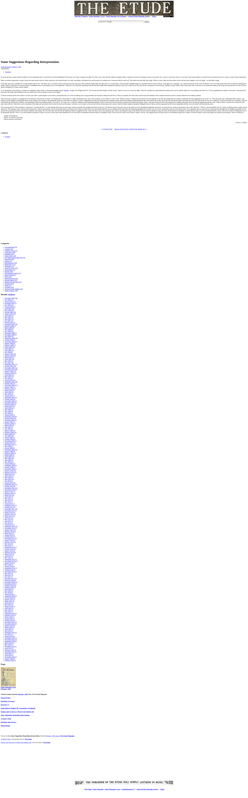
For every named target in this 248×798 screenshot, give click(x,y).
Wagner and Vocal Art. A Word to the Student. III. (16, 742)
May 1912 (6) (9, 519)
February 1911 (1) (10, 493)
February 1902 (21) (11, 373)
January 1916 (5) (10, 563)
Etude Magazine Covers (97, 16)
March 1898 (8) (9, 328)
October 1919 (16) (10, 585)
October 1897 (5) (10, 322)
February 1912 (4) (10, 514)
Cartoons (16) (9, 249)
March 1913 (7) (9, 533)
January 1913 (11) (10, 530)
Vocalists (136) (9, 287)
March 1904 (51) (10, 406)
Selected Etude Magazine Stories (139, 16)
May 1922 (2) (9, 610)
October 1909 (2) (10, 467)
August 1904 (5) (10, 415)
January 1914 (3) (10, 540)
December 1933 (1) (11, 652)
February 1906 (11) (10, 432)
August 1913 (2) (10, 535)
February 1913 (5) (10, 531)
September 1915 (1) (11, 559)
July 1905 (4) (9, 429)
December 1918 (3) (11, 584)
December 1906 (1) (11, 441)
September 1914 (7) (11, 547)
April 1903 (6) (9, 392)
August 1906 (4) (10, 437)
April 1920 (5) (9, 589)
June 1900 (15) (9, 350)
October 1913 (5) (10, 537)
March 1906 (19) (10, 434)
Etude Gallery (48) (10, 256)
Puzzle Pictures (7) (10, 275)
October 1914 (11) (10, 549)
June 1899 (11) (9, 336)
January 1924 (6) (10, 625)
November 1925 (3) (11, 639)
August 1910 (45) (10, 483)
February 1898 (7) (10, 326)
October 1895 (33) (10, 312)
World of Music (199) (11, 291)
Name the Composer (81, 16)
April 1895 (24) (9, 308)
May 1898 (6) (9, 329)
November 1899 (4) (11, 342)
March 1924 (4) (9, 627)
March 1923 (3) (9, 617)
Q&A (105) (8, 277)
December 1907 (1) (11, 444)
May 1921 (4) (9, 605)
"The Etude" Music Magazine (94, 789)
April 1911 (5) (9, 497)
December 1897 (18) (11, 324)
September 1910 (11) (11, 484)
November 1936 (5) (11, 657)
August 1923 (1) (10, 618)
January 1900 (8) (10, 343)
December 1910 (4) (11, 490)
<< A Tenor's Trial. (106, 129)
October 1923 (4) (10, 620)
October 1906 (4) (10, 439)
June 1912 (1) (9, 521)
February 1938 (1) (10, 660)
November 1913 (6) (11, 538)
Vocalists (7, 72)
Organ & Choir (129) (11, 268)
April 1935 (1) (9, 655)
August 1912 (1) (10, 524)
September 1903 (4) (11, 397)
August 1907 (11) (10, 443)
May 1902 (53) (9, 376)
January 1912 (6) (10, 512)
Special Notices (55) (11, 280)
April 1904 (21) (9, 408)
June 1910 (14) (9, 479)
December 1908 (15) (11, 450)
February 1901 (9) (10, 355)
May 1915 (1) (9, 558)
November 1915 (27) (11, 561)
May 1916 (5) (9, 564)
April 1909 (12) (9, 456)
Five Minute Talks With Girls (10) (15, 257)
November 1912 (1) (11, 528)
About (154, 16)
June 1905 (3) (9, 427)
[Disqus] (124, 167)
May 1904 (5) (9, 409)
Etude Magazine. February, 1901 (11, 67)
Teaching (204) (9, 284)
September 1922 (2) (11, 613)
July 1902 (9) (9, 378)
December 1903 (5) (11, 402)
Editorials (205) (9, 254)
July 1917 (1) (9, 577)
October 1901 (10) (10, 366)
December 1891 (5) (11, 303)
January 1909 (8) (10, 451)
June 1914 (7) (9, 545)
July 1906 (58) (9, 436)
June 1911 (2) (9, 500)
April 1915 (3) (9, 556)
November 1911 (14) (11, 509)
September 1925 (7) (11, 638)
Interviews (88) (9, 259)
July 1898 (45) (9, 331)
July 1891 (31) (9, 300)
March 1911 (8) (9, 495)
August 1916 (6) (10, 566)
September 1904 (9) (11, 416)
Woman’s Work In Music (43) (14, 289)
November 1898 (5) (11, 333)
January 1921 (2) (10, 599)
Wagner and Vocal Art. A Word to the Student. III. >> (130, 129)
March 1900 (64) (10, 347)
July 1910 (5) (9, 481)
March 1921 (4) (9, 601)
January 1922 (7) (10, 606)
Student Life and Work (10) (13, 282)
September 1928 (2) (11, 641)
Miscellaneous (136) (11, 263)
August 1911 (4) (10, 504)
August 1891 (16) (10, 301)
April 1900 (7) (9, 349)
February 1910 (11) (10, 472)
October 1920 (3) (10, 598)
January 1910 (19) (10, 470)
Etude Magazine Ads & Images (116, 16)
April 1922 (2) (9, 608)
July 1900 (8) (9, 352)
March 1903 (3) (9, 390)
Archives (11, 294)
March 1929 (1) (9, 643)
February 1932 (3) (10, 650)
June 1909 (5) (9, 460)
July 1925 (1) (9, 634)
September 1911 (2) (11, 505)
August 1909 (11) (10, 463)
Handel (66, 90)
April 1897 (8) (9, 315)
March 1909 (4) (9, 455)
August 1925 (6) (10, 636)
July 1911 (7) (9, 502)
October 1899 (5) (10, 340)
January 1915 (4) (10, 551)
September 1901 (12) (11, 364)
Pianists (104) (9, 271)
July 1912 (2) (9, 523)
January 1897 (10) (10, 314)
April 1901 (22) (9, 359)
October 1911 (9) (10, 507)
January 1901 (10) (10, 354)
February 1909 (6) (10, 453)
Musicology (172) (10, 264)
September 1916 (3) (11, 568)
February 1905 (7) (10, 423)
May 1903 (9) (9, 394)
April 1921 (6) (9, 603)
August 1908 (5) (10, 448)
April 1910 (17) (9, 476)
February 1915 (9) (10, 552)
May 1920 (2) (9, 591)
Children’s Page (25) (11, 250)
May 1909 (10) (9, 458)
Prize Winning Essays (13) (13, 273)
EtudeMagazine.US (128, 789)
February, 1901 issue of (60, 736)
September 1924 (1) (11, 632)
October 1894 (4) (10, 307)
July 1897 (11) (9, 321)
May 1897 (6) (9, 317)
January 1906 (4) (10, 430)
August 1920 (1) (10, 594)
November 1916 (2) (11, 571)
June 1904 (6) (9, 411)
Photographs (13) (10, 270)
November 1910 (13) (11, 488)
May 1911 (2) (9, 498)
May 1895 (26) (9, 310)
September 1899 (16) (11, 338)
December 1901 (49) (11, 369)
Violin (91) (8, 285)
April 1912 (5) (9, 517)
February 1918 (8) (10, 580)
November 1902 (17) (11, 385)
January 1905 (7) (10, 422)
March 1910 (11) (10, 474)
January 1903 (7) (10, 387)
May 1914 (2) (9, 544)
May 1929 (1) (9, 645)
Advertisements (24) (11, 247)
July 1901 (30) (9, 362)
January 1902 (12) (10, 371)
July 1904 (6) (9, 413)
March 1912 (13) (10, 516)
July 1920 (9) (9, 592)
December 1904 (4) (11, 420)
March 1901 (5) (9, 357)
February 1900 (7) (10, 345)
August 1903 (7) (10, 396)
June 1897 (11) (9, 319)
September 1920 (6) (11, 596)
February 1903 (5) (10, 389)
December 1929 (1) (11, 646)
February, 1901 (23, 694)
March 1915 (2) (9, 554)
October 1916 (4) (10, 570)
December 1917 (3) (11, 578)
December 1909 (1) (11, 469)
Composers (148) (10, 252)
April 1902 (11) (9, 375)
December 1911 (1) (10, 510)
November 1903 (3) (11, 401)
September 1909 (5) (11, 465)
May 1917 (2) (9, 573)
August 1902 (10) (10, 380)
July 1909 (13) (9, 462)
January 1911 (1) (10, 491)
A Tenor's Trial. (5, 739)
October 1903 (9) (10, 399)
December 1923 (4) (11, 624)
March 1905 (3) (9, 425)
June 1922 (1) (9, 612)
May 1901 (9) (9, 361)
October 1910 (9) (10, 486)
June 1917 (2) (9, 575)
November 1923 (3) (11, 622)
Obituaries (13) (9, 266)
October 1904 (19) (10, 418)
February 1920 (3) (10, 587)
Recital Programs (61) (11, 278)
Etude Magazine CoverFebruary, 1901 (8, 688)
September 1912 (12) (11, 526)
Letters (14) (8, 261)
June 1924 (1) (9, 631)
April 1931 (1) (9, 648)
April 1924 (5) (9, 629)
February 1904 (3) (10, 404)
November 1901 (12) (11, 368)
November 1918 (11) (11, 582)
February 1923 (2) (10, 615)
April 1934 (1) (9, 653)
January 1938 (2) (10, 659)
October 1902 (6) (10, 383)
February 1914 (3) (10, 542)
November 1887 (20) (11, 298)
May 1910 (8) (9, 477)
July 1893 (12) (9, 305)
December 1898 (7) (11, 335)
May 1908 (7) (9, 446)
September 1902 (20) (11, 382)
